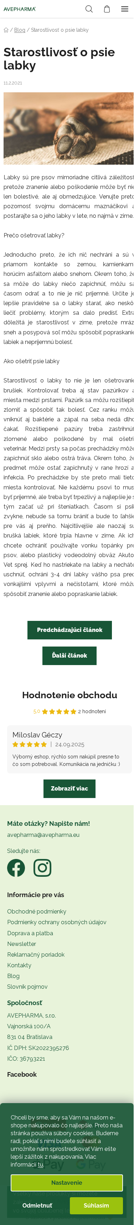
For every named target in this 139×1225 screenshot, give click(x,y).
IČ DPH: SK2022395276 (38, 1048)
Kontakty (19, 965)
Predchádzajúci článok (69, 630)
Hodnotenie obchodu (69, 695)
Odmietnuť (37, 1205)
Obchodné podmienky (36, 911)
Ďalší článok (69, 655)
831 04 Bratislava (29, 1037)
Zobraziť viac (69, 788)
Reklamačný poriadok (36, 954)
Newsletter (21, 944)
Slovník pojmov (27, 986)
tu (40, 1164)
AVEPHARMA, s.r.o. (31, 1015)
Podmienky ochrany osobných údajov (57, 922)
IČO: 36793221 (26, 1058)
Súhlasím (96, 1205)
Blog (13, 976)
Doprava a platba (30, 933)
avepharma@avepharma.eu (43, 835)
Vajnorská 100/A (29, 1026)
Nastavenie (66, 1182)
